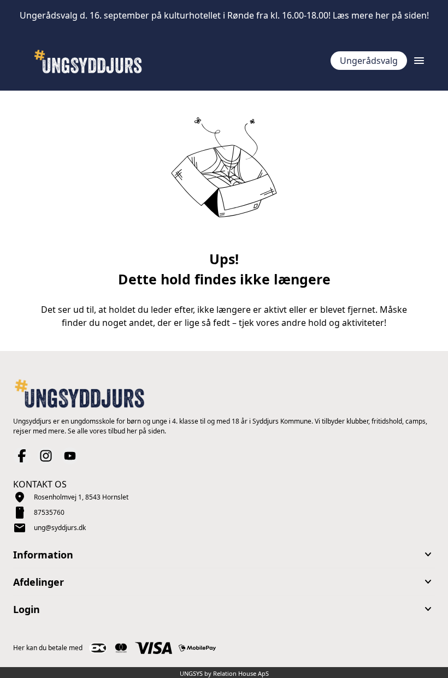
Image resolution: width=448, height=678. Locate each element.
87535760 (49, 512)
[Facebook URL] (22, 456)
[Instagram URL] (46, 456)
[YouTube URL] (70, 456)
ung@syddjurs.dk (60, 527)
